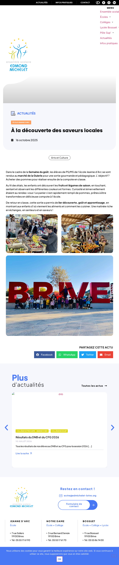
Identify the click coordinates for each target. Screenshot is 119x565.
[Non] (114, 555)
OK (59, 559)
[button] (106, 17)
